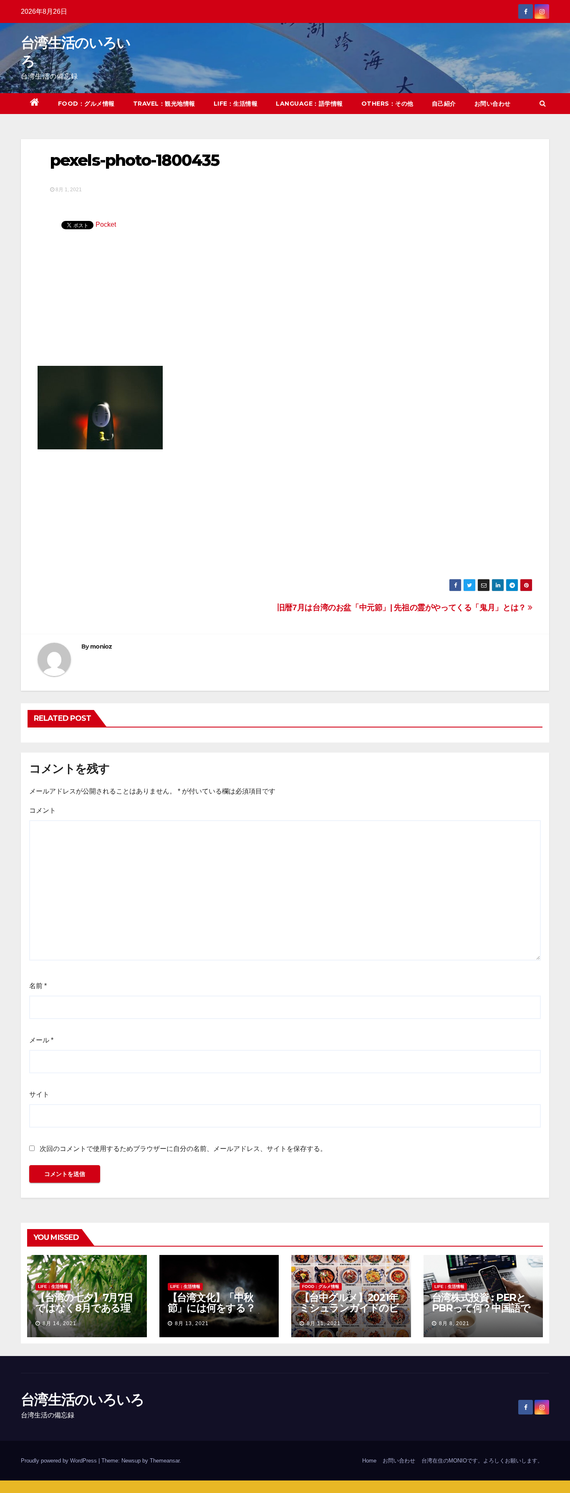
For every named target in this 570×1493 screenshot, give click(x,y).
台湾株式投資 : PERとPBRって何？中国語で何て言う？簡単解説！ (481, 1307)
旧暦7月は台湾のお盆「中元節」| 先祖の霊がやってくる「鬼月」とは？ (402, 607)
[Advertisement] (285, 303)
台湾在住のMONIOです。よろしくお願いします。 (482, 1461)
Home (369, 1461)
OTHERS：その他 (387, 103)
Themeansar (164, 1461)
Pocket (106, 224)
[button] (543, 103)
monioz (101, 646)
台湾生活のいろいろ (82, 1399)
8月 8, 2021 (454, 1323)
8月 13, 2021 (192, 1323)
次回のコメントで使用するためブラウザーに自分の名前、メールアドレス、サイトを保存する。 (183, 1148)
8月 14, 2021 (59, 1323)
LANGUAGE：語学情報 (309, 103)
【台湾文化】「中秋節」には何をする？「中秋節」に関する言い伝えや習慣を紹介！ (216, 1313)
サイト (39, 1094)
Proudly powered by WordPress (59, 1461)
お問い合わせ (492, 103)
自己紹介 (444, 103)
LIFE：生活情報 (236, 103)
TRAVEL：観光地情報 (164, 103)
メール (41, 1040)
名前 (38, 985)
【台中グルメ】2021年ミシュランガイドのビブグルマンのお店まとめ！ (349, 1313)
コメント (42, 810)
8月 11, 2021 (323, 1323)
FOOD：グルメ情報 (86, 103)
